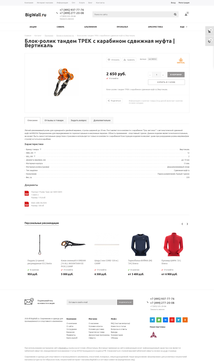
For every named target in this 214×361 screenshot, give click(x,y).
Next (187, 224)
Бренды (114, 332)
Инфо (114, 319)
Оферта (92, 338)
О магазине (94, 323)
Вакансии (71, 332)
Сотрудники (72, 329)
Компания (71, 319)
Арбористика (155, 27)
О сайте (70, 326)
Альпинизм (90, 27)
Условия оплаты (96, 326)
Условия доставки (96, 329)
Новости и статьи (118, 326)
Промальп (122, 27)
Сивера (60, 27)
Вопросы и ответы (119, 329)
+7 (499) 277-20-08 (72, 13)
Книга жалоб (72, 338)
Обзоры (114, 338)
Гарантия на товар (97, 332)
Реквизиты (71, 335)
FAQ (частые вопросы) (120, 323)
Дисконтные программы (99, 335)
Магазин (93, 319)
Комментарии (117, 335)
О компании (72, 323)
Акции (33, 27)
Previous (182, 224)
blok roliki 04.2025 (39, 203)
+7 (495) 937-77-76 (72, 9)
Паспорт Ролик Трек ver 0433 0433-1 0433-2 (47, 193)
